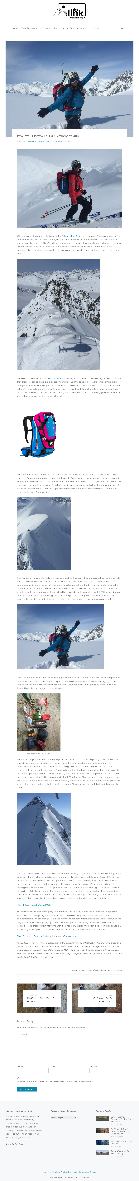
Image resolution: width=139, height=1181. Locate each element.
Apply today (72, 936)
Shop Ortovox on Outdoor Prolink (33, 936)
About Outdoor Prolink (74, 28)
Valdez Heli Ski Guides (71, 236)
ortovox (75, 970)
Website (93, 1066)
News (56, 28)
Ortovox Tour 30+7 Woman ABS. (54, 378)
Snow (58, 141)
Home (15, 28)
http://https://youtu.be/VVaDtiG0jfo (34, 905)
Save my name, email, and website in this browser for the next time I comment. (55, 1081)
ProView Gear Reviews (47, 141)
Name (20, 1066)
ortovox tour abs (85, 970)
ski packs (103, 970)
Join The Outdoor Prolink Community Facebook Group (69, 1172)
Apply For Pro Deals (15, 1144)
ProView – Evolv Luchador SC (102, 999)
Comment (22, 1034)
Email (56, 1066)
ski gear (95, 970)
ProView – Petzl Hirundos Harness (41, 999)
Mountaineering (33, 141)
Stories (44, 28)
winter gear (117, 970)
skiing (110, 970)
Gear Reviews (28, 28)
